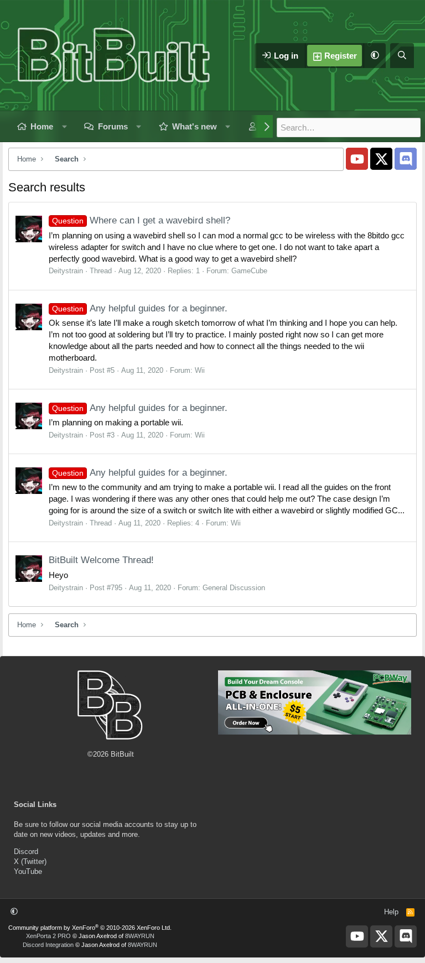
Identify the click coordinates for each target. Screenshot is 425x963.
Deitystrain (66, 271)
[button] (375, 55)
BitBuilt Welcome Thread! (101, 560)
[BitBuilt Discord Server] (406, 159)
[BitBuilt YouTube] (357, 159)
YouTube (28, 871)
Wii (200, 370)
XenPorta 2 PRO (48, 936)
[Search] (402, 55)
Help (391, 912)
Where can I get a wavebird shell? (141, 220)
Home (41, 126)
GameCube (249, 271)
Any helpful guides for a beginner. (139, 308)
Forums (113, 126)
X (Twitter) (30, 861)
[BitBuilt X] (381, 159)
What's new (194, 126)
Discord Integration (48, 944)
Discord (26, 851)
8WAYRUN (139, 936)
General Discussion (234, 588)
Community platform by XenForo (90, 927)
